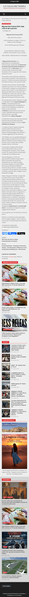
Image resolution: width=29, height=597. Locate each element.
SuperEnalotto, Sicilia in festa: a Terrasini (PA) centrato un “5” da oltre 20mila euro (14, 273)
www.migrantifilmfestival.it (11, 227)
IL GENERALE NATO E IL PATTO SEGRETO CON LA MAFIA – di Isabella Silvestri (6, 376)
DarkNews (10, 595)
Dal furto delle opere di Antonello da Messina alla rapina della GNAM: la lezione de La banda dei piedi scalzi (14, 490)
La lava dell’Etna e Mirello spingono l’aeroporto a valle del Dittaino (14, 565)
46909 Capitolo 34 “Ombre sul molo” (6, 385)
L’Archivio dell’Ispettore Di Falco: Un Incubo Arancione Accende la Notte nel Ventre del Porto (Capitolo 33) (6, 404)
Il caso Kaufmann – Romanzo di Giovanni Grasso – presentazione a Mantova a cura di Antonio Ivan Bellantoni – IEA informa (14, 246)
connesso (11, 257)
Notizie (4, 497)
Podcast (5, 546)
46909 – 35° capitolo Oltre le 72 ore (6, 367)
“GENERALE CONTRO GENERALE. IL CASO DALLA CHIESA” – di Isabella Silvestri (6, 413)
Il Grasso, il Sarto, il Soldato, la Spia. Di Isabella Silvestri (6, 358)
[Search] (25, 14)
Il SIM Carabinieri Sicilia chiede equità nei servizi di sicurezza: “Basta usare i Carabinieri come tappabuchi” (14, 322)
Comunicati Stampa (6, 23)
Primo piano (10, 497)
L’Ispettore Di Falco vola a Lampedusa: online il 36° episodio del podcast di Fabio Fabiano (6, 348)
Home (3, 18)
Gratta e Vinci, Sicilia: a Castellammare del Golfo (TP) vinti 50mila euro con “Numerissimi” (14, 297)
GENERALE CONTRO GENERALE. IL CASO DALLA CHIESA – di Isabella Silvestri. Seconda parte (6, 395)
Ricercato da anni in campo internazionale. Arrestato (10, 239)
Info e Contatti (6, 586)
